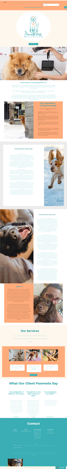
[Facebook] (33, 462)
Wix (41, 467)
